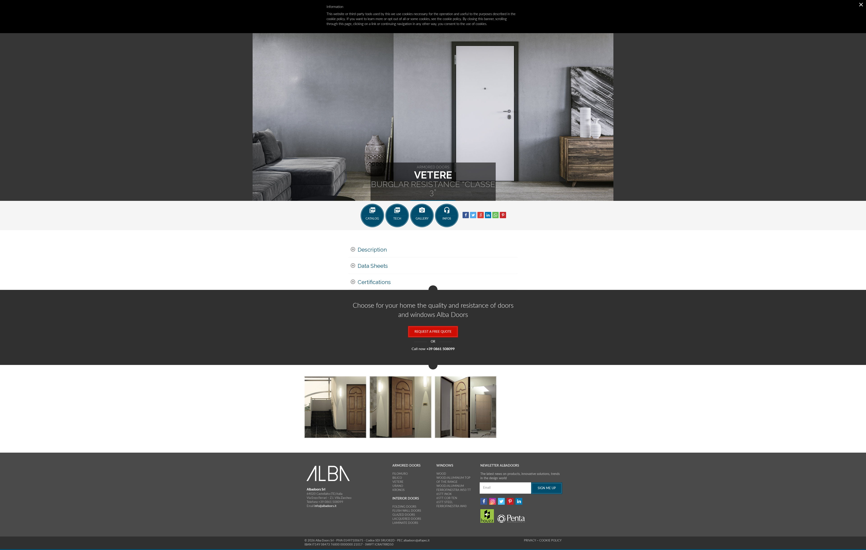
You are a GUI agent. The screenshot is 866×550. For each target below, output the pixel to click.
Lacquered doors (406, 519)
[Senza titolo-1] (466, 407)
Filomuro (400, 473)
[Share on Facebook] (466, 215)
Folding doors (404, 506)
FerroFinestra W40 (451, 506)
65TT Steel (444, 502)
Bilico (397, 478)
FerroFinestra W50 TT (453, 490)
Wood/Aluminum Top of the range (453, 480)
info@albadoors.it (325, 506)
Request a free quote (433, 331)
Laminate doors (405, 523)
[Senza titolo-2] (400, 407)
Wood (441, 473)
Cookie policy (550, 540)
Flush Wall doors (406, 510)
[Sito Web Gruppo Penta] (511, 519)
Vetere (397, 482)
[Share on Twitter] (473, 215)
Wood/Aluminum (450, 486)
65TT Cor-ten (446, 498)
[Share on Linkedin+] (488, 215)
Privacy (530, 540)
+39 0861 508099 (440, 349)
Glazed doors (403, 514)
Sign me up (547, 488)
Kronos (398, 490)
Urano (397, 486)
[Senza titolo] (335, 407)
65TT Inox (443, 494)
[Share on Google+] (480, 215)
